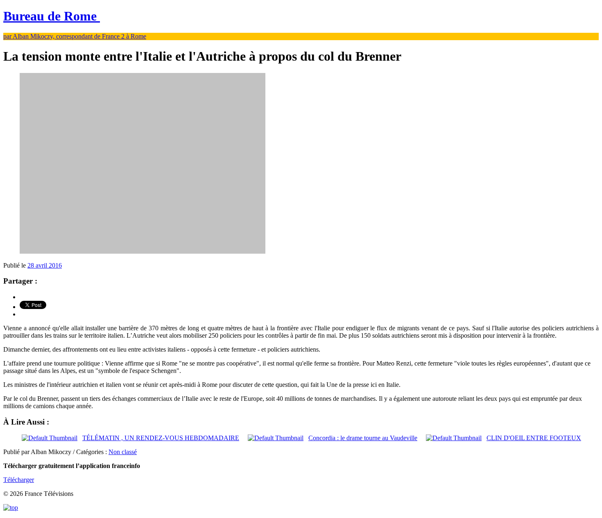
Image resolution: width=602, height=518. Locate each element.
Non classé (123, 451)
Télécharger (18, 479)
